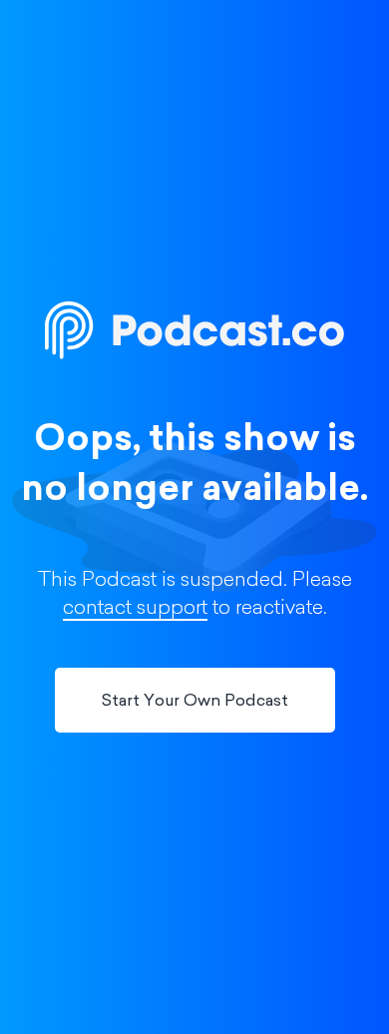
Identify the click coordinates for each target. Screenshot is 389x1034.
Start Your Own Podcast (195, 702)
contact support (135, 609)
